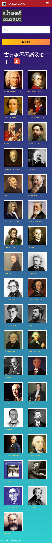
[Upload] (16, 62)
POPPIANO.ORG (15, 3)
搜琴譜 (27, 42)
